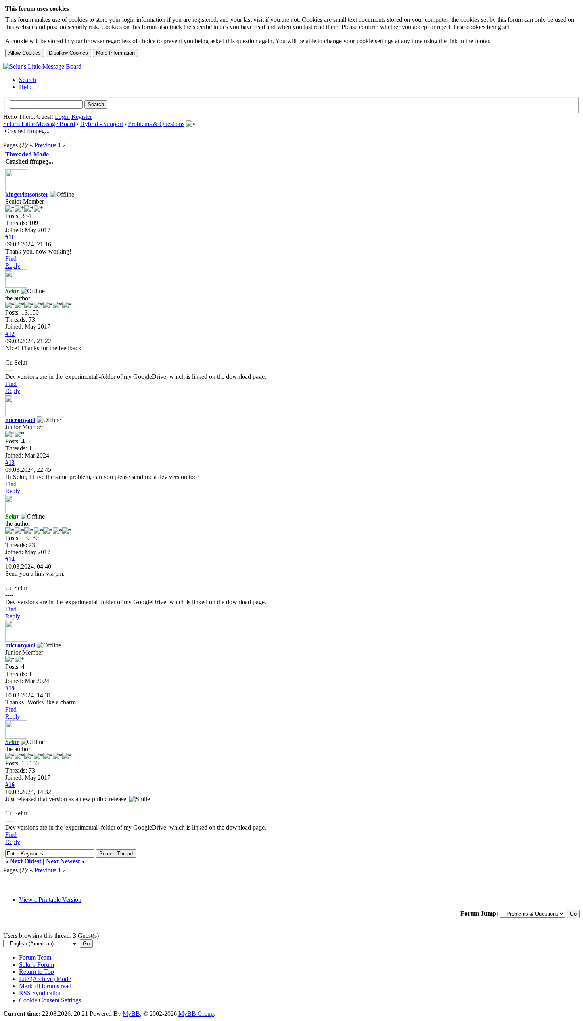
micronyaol (20, 419)
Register (81, 116)
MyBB (131, 1013)
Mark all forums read (45, 986)
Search (27, 79)
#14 (10, 559)
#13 (10, 462)
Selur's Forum (36, 964)
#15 (10, 688)
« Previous (43, 145)
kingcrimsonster (26, 194)
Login (62, 116)
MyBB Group (196, 1013)
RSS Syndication (40, 993)
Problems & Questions (156, 123)
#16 (10, 784)
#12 (10, 333)
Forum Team (35, 957)
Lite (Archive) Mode (45, 978)
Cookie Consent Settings (50, 1000)
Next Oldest (25, 861)
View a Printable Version (50, 899)
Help (25, 87)
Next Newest (63, 861)
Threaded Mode (27, 154)
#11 (9, 237)
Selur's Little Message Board (39, 123)
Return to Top (36, 971)
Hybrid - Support (101, 123)
